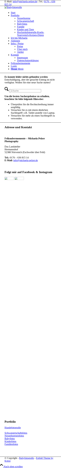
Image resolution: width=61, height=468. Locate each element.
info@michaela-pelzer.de (25, 1)
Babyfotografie (26, 458)
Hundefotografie (13, 427)
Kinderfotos (10, 441)
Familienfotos (11, 444)
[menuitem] (33, 12)
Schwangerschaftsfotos (16, 433)
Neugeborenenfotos (14, 435)
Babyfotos (10, 438)
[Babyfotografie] (13, 7)
